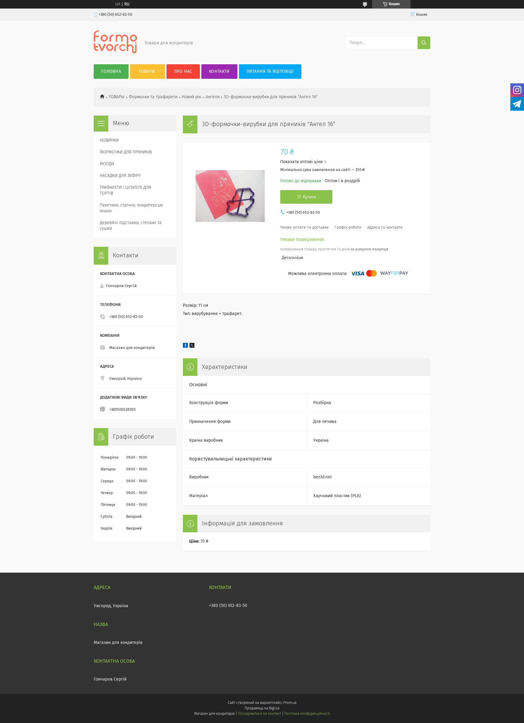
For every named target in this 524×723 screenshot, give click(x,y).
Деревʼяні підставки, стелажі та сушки (131, 226)
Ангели (213, 97)
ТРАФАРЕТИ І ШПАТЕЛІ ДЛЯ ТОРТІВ (125, 191)
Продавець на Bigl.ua (262, 708)
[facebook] (185, 346)
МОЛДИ (107, 164)
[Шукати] (424, 42)
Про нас (183, 71)
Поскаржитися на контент (259, 714)
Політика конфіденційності (307, 714)
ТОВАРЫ (116, 97)
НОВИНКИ (109, 140)
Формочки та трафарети (153, 97)
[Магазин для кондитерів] (115, 52)
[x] (192, 346)
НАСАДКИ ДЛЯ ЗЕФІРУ (120, 176)
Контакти (219, 71)
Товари (147, 71)
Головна (111, 71)
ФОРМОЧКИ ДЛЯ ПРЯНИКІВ (126, 152)
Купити (309, 197)
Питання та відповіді (270, 71)
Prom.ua (289, 703)
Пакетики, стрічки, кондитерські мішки (131, 208)
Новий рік (191, 97)
